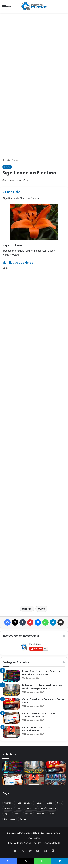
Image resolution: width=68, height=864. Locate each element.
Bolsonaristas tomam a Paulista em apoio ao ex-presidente (43, 687)
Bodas (39, 803)
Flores (15, 160)
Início (7, 160)
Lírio (42, 608)
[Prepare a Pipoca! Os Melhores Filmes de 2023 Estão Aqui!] (55, 779)
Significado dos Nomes (19, 843)
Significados (9, 819)
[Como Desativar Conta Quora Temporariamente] (11, 718)
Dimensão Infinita (51, 843)
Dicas (59, 803)
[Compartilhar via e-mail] (60, 622)
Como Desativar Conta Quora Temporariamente (39, 715)
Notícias (28, 813)
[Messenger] (38, 622)
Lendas (17, 813)
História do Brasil (48, 808)
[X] (15, 622)
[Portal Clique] (34, 6)
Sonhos (22, 819)
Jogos (6, 813)
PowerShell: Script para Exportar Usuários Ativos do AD (41, 673)
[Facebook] (7, 622)
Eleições (8, 808)
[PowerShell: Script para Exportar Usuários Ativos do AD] (11, 676)
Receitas (40, 813)
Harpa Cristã (31, 808)
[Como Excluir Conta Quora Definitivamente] (11, 732)
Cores (49, 803)
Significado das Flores (18, 262)
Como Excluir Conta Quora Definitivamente (37, 729)
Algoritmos (8, 803)
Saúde (51, 813)
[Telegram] (53, 622)
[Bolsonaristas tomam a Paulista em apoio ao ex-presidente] (11, 690)
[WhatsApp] (45, 622)
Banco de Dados (25, 803)
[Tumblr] (22, 622)
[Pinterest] (30, 622)
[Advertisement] (34, 50)
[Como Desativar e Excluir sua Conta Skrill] (11, 704)
